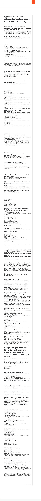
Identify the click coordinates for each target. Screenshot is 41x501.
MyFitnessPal (6, 214)
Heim (28, 1)
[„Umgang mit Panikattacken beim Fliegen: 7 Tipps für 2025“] (11, 55)
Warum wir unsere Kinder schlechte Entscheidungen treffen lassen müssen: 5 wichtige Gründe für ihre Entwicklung (18, 58)
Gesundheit (33, 1)
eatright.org (13, 338)
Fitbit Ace (9, 232)
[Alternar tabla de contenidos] (5, 477)
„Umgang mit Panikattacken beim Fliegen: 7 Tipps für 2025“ (15, 56)
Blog (30, 1)
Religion (36, 1)
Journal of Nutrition (16, 265)
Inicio (5, 16)
